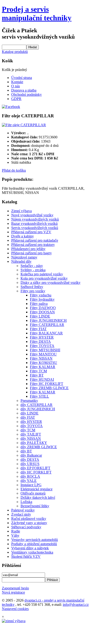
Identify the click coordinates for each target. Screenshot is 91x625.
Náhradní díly (21, 261)
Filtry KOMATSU (43, 363)
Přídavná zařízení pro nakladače (34, 240)
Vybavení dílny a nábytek (30, 548)
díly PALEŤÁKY (34, 443)
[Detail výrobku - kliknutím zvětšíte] (24, 125)
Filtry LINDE (40, 316)
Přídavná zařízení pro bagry (31, 253)
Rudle (15, 531)
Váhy (15, 535)
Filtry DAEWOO (43, 308)
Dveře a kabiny (22, 236)
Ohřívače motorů (33, 493)
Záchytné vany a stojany (29, 523)
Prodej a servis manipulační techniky (36, 13)
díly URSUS (30, 464)
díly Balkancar (31, 455)
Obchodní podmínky (26, 94)
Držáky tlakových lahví (38, 497)
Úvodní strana (21, 78)
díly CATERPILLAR (36, 405)
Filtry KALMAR (42, 367)
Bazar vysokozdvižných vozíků (34, 224)
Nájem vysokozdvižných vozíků (35, 219)
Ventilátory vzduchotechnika (32, 552)
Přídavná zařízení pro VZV (31, 232)
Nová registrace (13, 592)
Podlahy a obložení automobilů (34, 544)
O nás (15, 86)
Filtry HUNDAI (42, 379)
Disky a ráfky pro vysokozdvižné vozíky (50, 283)
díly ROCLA (30, 476)
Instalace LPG (31, 485)
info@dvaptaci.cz (76, 605)
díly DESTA (30, 460)
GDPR (16, 99)
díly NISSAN (31, 438)
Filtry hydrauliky (42, 299)
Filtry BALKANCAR (46, 333)
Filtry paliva (39, 304)
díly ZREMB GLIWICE (39, 447)
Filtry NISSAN (41, 358)
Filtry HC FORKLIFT (46, 384)
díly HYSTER (31, 422)
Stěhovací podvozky (26, 527)
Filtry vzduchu (40, 295)
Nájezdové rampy (24, 257)
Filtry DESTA (40, 342)
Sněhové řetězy (32, 287)
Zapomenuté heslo (15, 588)
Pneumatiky (29, 401)
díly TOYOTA (32, 426)
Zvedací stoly (21, 514)
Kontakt (17, 82)
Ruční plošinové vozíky (28, 519)
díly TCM (28, 430)
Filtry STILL (39, 396)
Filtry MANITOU (43, 354)
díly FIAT (28, 417)
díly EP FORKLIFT (35, 468)
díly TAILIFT (31, 434)
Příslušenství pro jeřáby (28, 249)
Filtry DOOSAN (42, 312)
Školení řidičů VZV (26, 556)
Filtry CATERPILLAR (47, 325)
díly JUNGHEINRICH (38, 409)
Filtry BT (37, 375)
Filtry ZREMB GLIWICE (49, 388)
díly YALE (29, 481)
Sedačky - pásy (32, 266)
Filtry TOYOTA (42, 346)
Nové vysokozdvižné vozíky (32, 215)
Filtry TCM (38, 371)
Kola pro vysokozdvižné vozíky (44, 278)
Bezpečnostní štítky (35, 506)
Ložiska (26, 502)
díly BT (26, 451)
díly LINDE (29, 413)
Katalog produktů (15, 52)
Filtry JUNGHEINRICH (48, 320)
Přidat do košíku (14, 170)
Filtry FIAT (38, 329)
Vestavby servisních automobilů (34, 540)
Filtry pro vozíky (33, 291)
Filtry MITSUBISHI (45, 350)
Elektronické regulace (36, 489)
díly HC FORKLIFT (36, 472)
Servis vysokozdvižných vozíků (34, 228)
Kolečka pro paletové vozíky (42, 274)
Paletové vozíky (23, 510)
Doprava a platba (23, 90)
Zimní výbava (21, 211)
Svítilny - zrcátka (33, 270)
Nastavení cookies (15, 609)
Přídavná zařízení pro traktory (33, 245)
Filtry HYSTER (42, 337)
